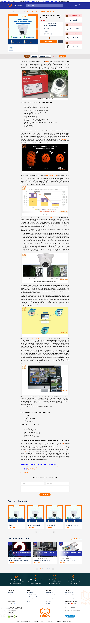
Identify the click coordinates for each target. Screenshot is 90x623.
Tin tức (9, 596)
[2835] (60, 41)
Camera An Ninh (22, 11)
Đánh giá (34, 56)
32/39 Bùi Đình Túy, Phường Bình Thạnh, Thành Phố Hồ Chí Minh (15, 608)
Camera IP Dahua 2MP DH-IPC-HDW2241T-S (16, 524)
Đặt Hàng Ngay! (24, 472)
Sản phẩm (15, 11)
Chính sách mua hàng (69, 594)
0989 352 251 (12, 612)
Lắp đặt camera (30, 592)
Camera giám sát (25, 451)
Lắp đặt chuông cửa (31, 599)
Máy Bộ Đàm (48, 603)
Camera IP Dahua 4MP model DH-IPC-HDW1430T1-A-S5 (34, 524)
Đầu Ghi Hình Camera (50, 594)
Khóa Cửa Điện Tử (49, 596)
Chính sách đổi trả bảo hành (70, 596)
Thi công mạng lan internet (32, 598)
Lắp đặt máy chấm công (32, 596)
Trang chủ (10, 11)
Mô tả (27, 56)
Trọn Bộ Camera (49, 599)
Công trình (10, 594)
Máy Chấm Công (49, 598)
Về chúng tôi (10, 592)
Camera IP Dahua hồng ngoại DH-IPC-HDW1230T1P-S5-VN (73, 524)
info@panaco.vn (12, 610)
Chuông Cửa (48, 601)
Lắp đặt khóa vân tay (31, 594)
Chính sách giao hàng (69, 598)
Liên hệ (9, 598)
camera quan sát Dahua (48, 217)
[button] (53, 532)
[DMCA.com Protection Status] (13, 618)
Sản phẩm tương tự (45, 56)
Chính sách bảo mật (69, 592)
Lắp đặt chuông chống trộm (32, 601)
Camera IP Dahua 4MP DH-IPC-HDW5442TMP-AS (54, 524)
